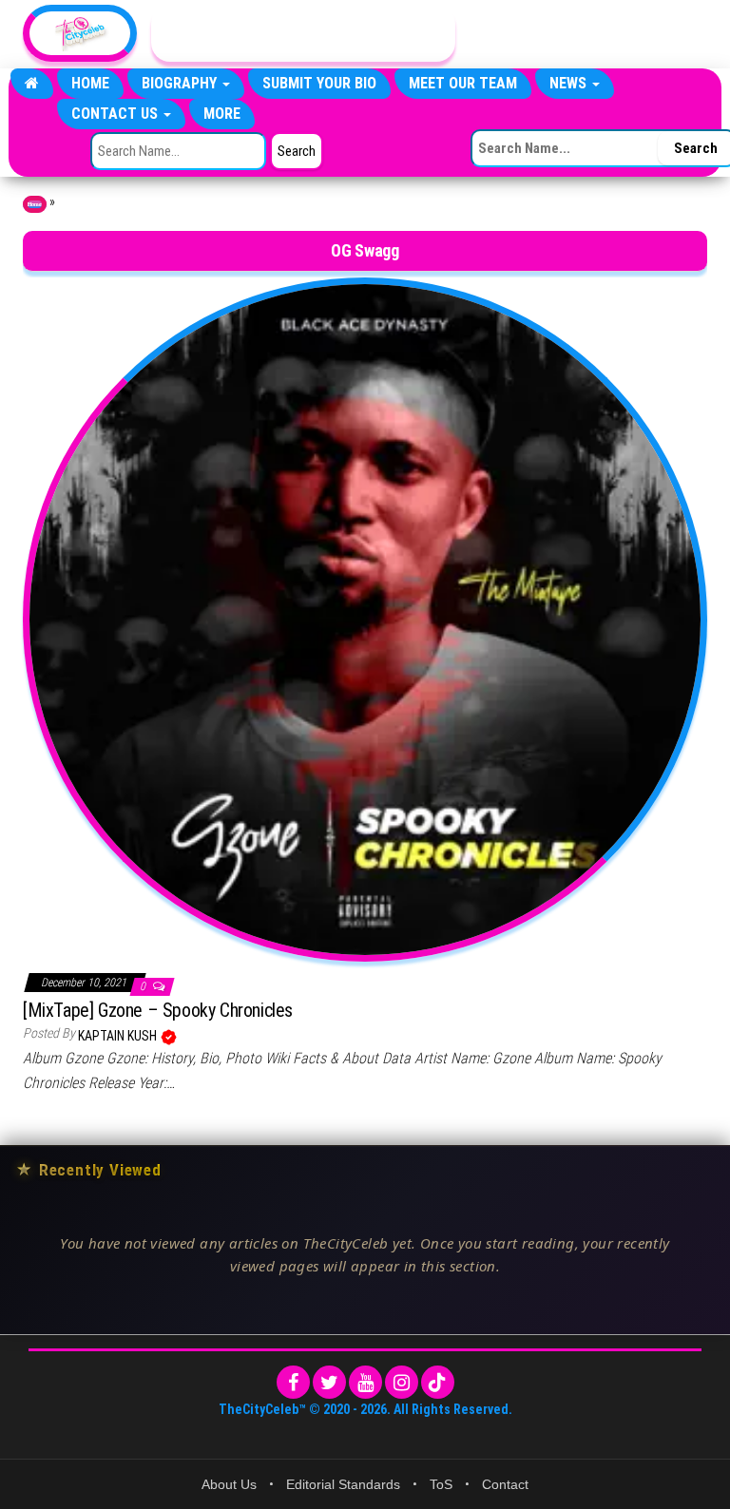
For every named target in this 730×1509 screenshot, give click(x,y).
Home (90, 83)
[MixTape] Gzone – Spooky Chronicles (158, 1010)
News (569, 83)
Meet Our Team (463, 83)
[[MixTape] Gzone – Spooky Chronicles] (365, 617)
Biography (181, 83)
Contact (505, 1484)
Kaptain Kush (119, 1035)
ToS (441, 1484)
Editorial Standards (343, 1484)
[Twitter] (329, 1382)
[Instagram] (401, 1382)
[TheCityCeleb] (31, 83)
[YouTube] (365, 1382)
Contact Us (116, 114)
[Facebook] (293, 1382)
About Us (229, 1484)
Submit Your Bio (319, 83)
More (221, 114)
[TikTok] (437, 1382)
